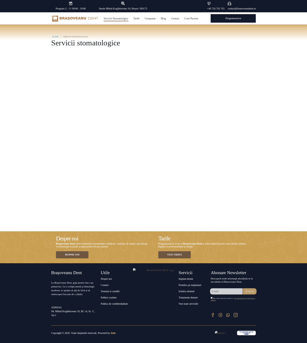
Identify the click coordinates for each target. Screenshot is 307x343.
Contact (175, 18)
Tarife (136, 18)
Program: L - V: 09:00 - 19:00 (71, 8)
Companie (150, 18)
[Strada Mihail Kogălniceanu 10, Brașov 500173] (123, 3)
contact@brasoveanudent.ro (242, 8)
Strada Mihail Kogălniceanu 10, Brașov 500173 (123, 8)
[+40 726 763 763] (209, 3)
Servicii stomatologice (116, 18)
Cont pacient (191, 18)
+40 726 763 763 (215, 8)
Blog (163, 18)
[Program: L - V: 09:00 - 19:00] (70, 3)
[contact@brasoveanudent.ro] (229, 3)
